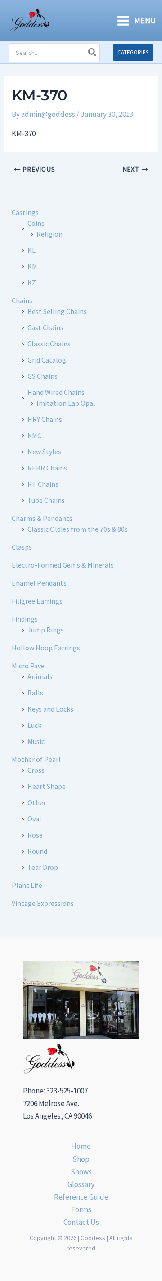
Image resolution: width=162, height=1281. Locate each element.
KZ (31, 282)
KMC (34, 435)
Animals (40, 676)
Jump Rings (45, 629)
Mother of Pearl (36, 759)
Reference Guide (81, 1197)
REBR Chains (47, 467)
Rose (35, 834)
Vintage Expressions (43, 903)
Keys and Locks (50, 708)
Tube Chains (46, 500)
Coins (36, 223)
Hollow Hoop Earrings (46, 647)
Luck (34, 725)
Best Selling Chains (57, 311)
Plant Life (27, 885)
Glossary (81, 1184)
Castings (25, 212)
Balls (35, 692)
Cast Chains (45, 327)
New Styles (44, 451)
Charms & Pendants (42, 518)
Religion (49, 233)
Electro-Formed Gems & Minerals (63, 564)
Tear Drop (42, 867)
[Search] (92, 53)
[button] (133, 52)
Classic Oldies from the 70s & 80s (77, 528)
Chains (22, 300)
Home (81, 1146)
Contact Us (81, 1222)
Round (37, 851)
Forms (81, 1209)
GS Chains (42, 376)
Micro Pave (28, 665)
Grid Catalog (46, 359)
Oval (34, 818)
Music (36, 741)
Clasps (22, 546)
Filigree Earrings (37, 600)
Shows (81, 1172)
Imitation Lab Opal (65, 403)
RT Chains (42, 483)
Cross (36, 770)
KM (32, 266)
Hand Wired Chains (56, 392)
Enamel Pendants (39, 582)
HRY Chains (44, 419)
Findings (25, 618)
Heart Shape (46, 786)
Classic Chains (49, 343)
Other (36, 802)
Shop (81, 1159)
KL (31, 250)
